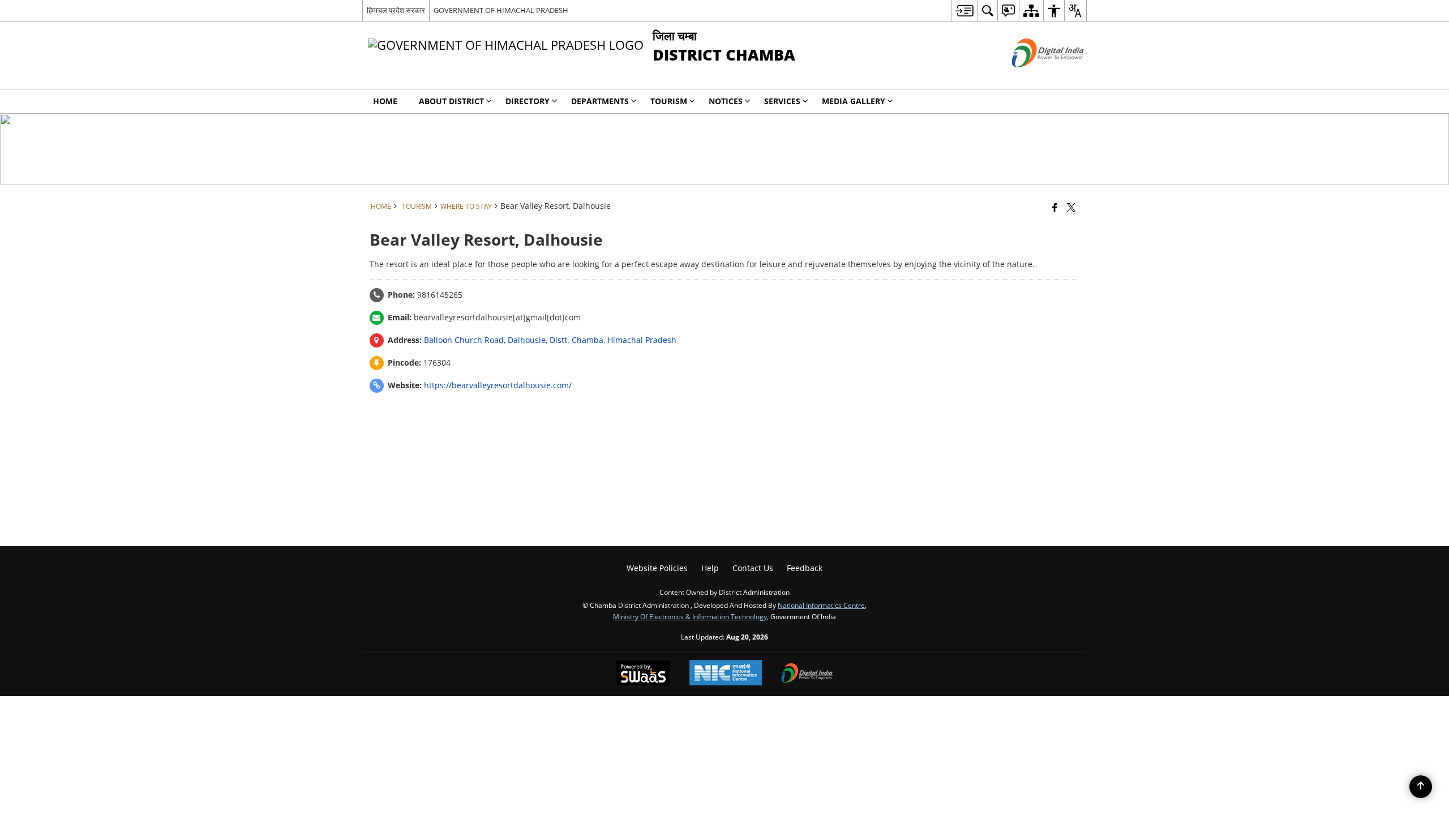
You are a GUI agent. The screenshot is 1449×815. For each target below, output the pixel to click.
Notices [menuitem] (726, 101)
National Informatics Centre (821, 605)
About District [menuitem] (451, 101)
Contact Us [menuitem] (752, 568)
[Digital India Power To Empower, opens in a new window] (807, 674)
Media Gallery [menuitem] (853, 101)
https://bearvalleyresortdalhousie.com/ (498, 385)
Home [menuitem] (385, 101)
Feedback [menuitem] (804, 568)
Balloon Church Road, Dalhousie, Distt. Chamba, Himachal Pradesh (550, 339)
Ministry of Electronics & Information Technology (690, 616)
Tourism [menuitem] (668, 101)
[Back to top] (1420, 786)
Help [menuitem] (710, 568)
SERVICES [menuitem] (782, 101)
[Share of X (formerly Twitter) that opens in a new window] (1071, 207)
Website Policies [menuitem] (657, 568)
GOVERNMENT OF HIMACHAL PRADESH (501, 10)
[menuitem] (964, 10)
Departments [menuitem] (600, 101)
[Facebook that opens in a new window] (1055, 207)
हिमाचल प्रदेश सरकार (396, 10)
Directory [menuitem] (527, 101)
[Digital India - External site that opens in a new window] (1034, 76)
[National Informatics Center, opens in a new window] (725, 673)
